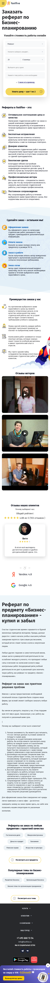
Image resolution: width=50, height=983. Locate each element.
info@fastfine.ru (25, 942)
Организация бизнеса (35, 880)
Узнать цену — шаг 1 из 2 (24, 91)
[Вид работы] (25, 45)
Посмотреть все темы (27, 898)
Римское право (13, 848)
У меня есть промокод (26, 82)
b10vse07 (26, 972)
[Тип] (33, 61)
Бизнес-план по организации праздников (24, 886)
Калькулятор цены (13, 978)
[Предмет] (25, 53)
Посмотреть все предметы (27, 860)
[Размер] (13, 61)
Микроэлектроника (35, 835)
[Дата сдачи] (25, 68)
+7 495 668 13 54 (39, 3)
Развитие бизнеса (12, 880)
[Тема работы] (25, 76)
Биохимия (34, 841)
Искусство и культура (34, 848)
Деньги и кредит (16, 841)
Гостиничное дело (13, 835)
